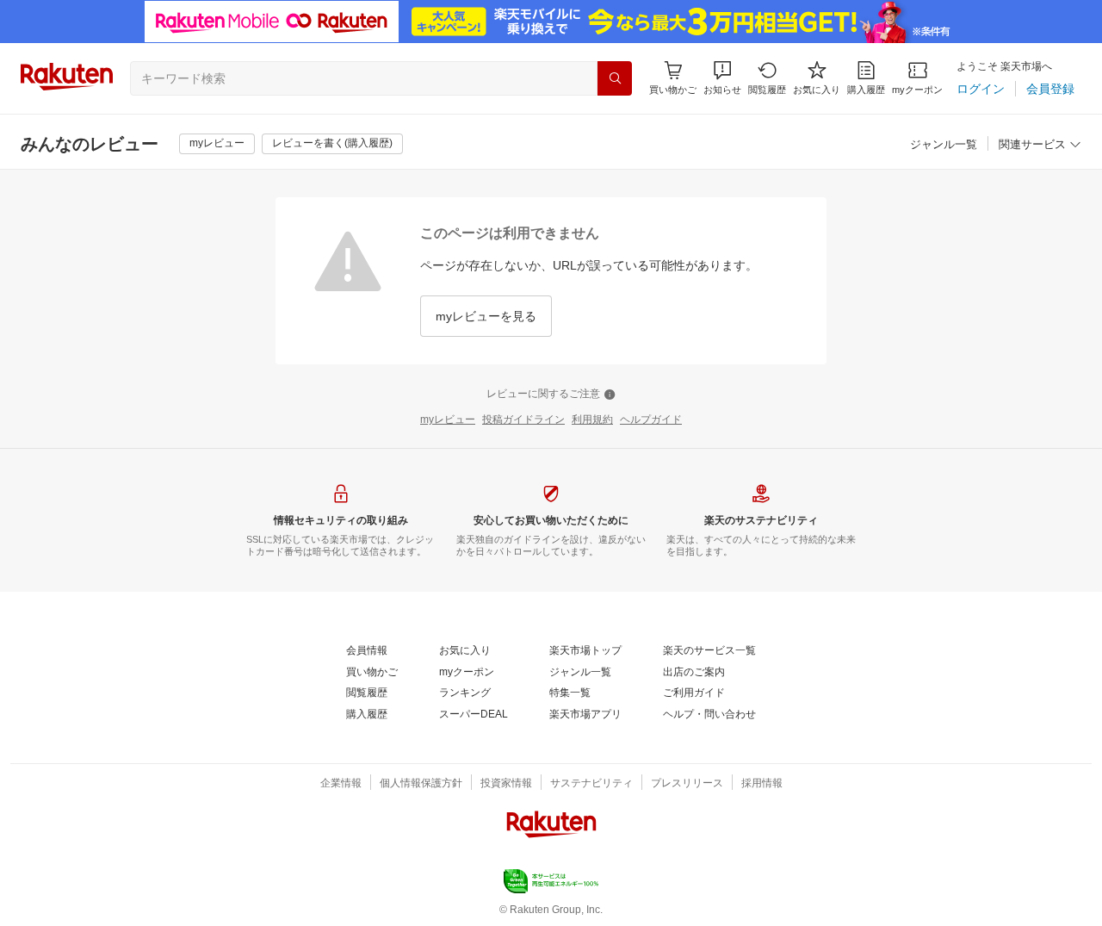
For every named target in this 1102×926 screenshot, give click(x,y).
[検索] (614, 78)
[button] (722, 78)
